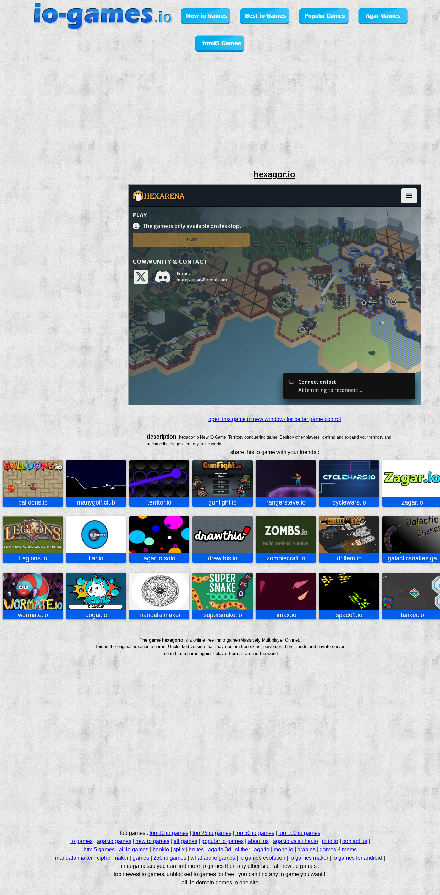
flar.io (96, 558)
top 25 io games (211, 833)
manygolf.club (96, 502)
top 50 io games (254, 833)
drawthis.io (223, 558)
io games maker (308, 858)
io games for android (357, 858)
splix (179, 849)
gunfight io (222, 502)
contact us (354, 841)
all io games (133, 849)
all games (185, 841)
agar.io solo (159, 558)
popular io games (222, 841)
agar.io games (114, 841)
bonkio (161, 849)
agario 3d (219, 849)
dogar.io (96, 615)
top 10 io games (169, 833)
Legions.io (33, 558)
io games (81, 841)
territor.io (159, 502)
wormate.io (33, 615)
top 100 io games (299, 833)
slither (242, 849)
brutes (196, 849)
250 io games (169, 858)
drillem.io (349, 558)
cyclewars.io (349, 502)
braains (306, 849)
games (141, 858)
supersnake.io (223, 615)
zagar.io (412, 502)
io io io (330, 841)
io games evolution (262, 858)
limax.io (285, 615)
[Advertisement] (29, 216)
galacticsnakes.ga (412, 558)
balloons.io (33, 502)
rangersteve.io (286, 502)
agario (262, 849)
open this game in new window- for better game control (274, 419)
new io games (152, 841)
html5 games (99, 849)
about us (258, 841)
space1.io (349, 615)
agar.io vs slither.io (295, 841)
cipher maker (113, 858)
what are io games (212, 858)
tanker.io (412, 615)
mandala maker (159, 615)
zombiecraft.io (286, 558)
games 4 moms (338, 849)
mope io (283, 849)
